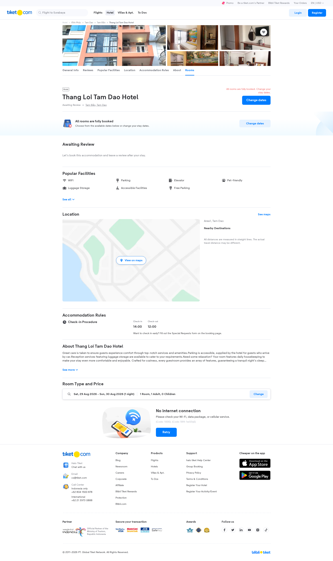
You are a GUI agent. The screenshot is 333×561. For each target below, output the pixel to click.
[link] (298, 13)
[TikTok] (266, 530)
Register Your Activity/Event (201, 491)
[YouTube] (249, 530)
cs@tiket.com (79, 477)
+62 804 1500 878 (81, 492)
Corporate (121, 479)
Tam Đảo (101, 22)
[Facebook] (224, 530)
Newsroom (121, 466)
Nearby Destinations (217, 228)
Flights (154, 460)
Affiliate (120, 485)
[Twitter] (233, 530)
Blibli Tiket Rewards (279, 3)
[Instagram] (258, 530)
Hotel (64, 22)
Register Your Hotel (196, 485)
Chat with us (78, 467)
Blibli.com (121, 504)
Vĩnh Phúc (76, 22)
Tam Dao (89, 22)
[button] (131, 260)
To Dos (154, 479)
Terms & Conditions (197, 479)
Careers (120, 472)
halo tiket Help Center (198, 460)
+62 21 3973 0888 (81, 500)
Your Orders (300, 3)
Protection (121, 497)
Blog (118, 460)
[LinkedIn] (241, 530)
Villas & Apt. (157, 472)
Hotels (154, 466)
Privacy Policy (193, 472)
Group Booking (194, 466)
